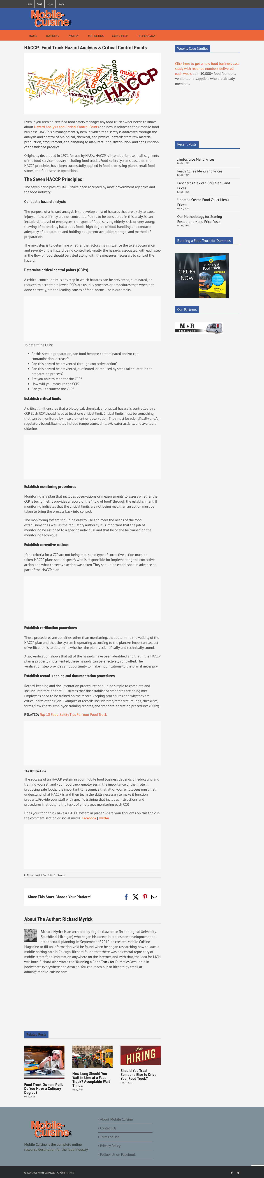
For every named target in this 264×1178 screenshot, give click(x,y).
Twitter (104, 818)
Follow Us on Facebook (118, 1154)
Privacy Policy (110, 1145)
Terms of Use (109, 1137)
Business (61, 875)
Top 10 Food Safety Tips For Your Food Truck (73, 714)
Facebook (89, 818)
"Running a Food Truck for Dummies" (102, 961)
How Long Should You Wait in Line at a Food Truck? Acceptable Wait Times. (91, 1079)
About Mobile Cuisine (116, 1119)
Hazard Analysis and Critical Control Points (67, 127)
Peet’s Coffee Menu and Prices (199, 171)
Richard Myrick (33, 875)
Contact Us (108, 1128)
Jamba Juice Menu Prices (196, 159)
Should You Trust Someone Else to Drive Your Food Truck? (138, 1074)
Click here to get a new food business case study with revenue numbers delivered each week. (207, 68)
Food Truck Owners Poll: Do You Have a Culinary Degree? (43, 1088)
